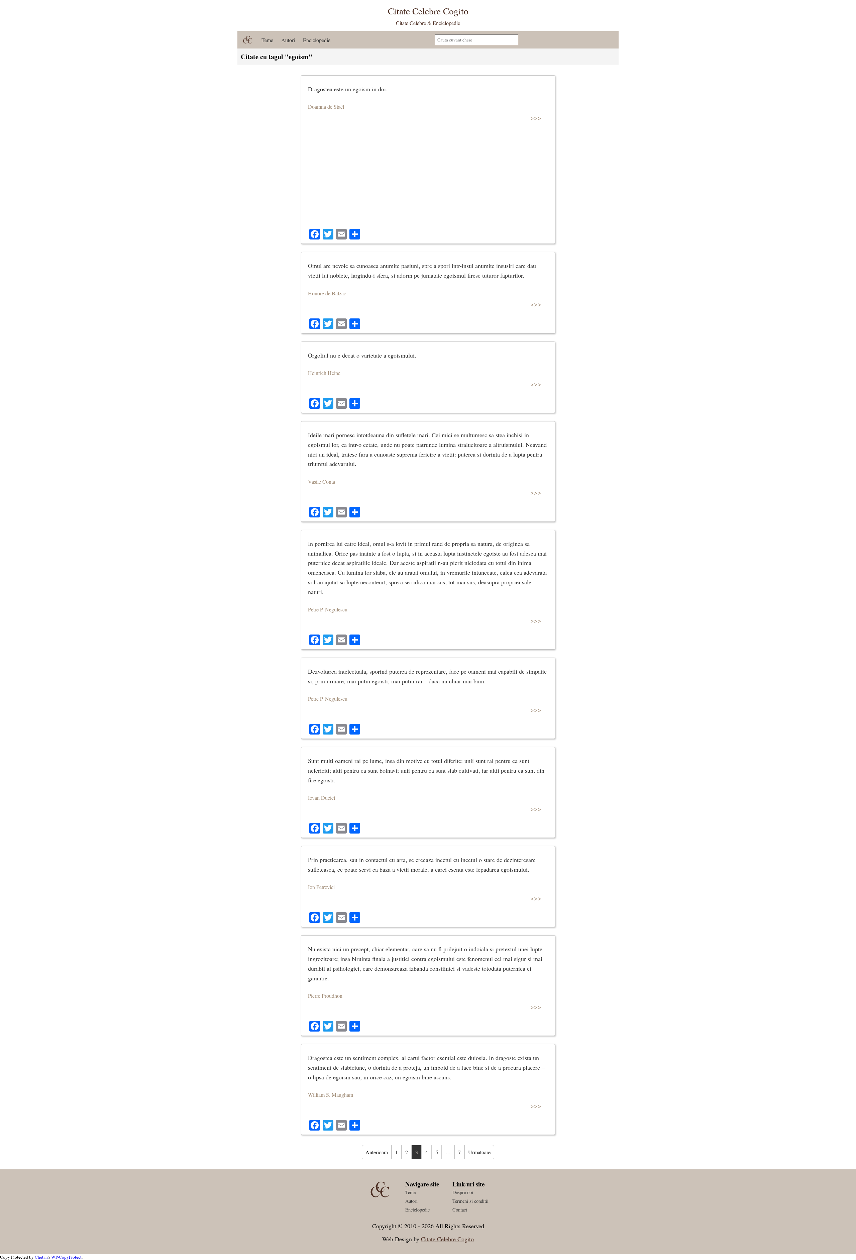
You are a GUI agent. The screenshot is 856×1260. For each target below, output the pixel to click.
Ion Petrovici (321, 886)
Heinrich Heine (324, 372)
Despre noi (462, 1192)
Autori (288, 39)
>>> (535, 117)
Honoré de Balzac (327, 293)
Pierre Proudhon (325, 995)
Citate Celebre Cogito (447, 1239)
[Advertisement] (428, 178)
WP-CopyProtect (66, 1257)
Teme (267, 39)
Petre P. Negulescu (327, 609)
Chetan (41, 1257)
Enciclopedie (316, 39)
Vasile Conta (321, 481)
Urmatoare (479, 1152)
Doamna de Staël (326, 106)
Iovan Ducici (321, 797)
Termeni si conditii (470, 1201)
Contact (459, 1209)
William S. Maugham (330, 1094)
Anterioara (376, 1152)
